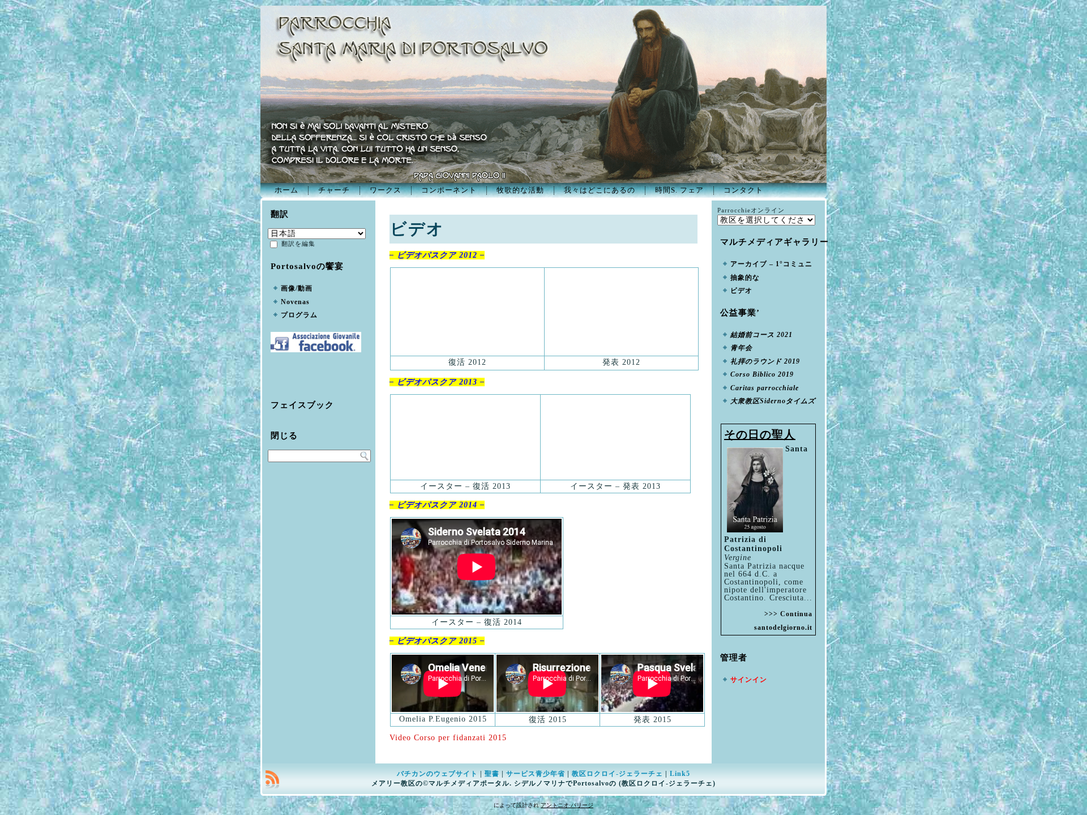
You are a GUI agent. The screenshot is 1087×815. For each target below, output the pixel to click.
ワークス (385, 190)
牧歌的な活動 (520, 190)
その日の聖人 (759, 434)
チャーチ (334, 190)
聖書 (492, 774)
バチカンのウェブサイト (437, 774)
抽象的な (745, 277)
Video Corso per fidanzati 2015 (448, 737)
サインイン (748, 680)
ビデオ (741, 291)
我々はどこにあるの (599, 190)
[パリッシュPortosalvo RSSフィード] (272, 779)
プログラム (299, 315)
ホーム (286, 190)
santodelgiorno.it (783, 627)
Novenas (295, 302)
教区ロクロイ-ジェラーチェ (617, 774)
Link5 (680, 774)
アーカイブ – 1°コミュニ (771, 264)
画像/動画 (297, 288)
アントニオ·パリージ (567, 805)
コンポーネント (449, 190)
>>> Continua (788, 614)
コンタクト (743, 190)
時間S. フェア (679, 190)
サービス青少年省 (535, 774)
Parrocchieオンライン (751, 210)
